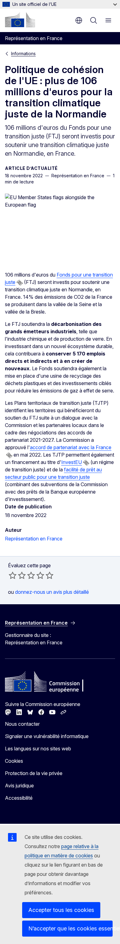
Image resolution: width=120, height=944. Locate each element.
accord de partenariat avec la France (70, 447)
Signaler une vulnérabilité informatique (47, 736)
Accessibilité (19, 798)
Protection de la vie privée (33, 773)
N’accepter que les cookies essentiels (70, 928)
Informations (23, 53)
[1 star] (12, 575)
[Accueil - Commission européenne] (20, 19)
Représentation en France (33, 539)
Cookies (14, 761)
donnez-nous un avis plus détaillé (52, 592)
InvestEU (71, 462)
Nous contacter (22, 724)
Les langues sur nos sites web (38, 748)
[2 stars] (17, 575)
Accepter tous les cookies (61, 910)
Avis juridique (19, 785)
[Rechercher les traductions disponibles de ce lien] (20, 283)
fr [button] (79, 20)
